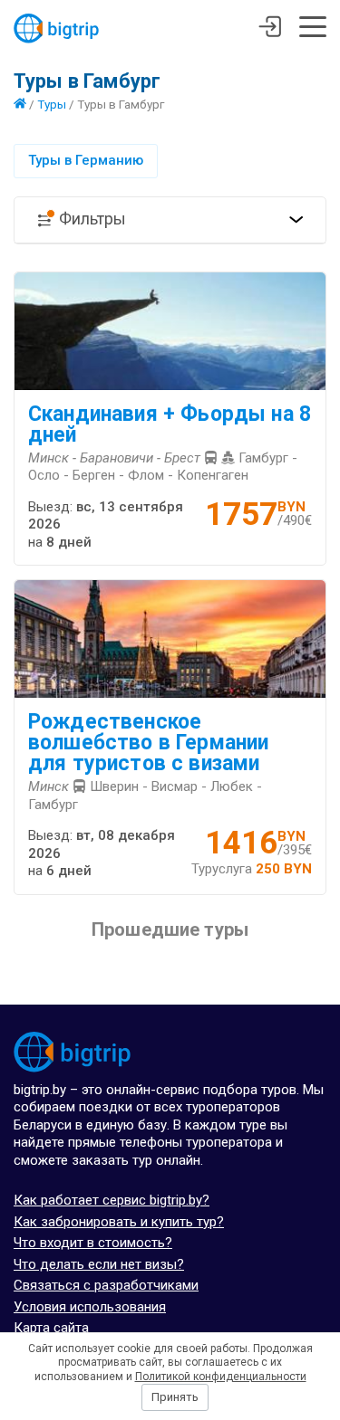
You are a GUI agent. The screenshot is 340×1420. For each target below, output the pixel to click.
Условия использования (90, 1307)
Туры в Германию (85, 160)
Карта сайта (51, 1328)
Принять (175, 1397)
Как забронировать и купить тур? (119, 1222)
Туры (51, 104)
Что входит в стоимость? (93, 1242)
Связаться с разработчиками (106, 1285)
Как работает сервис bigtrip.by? (111, 1200)
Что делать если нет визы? (99, 1264)
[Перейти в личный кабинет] (269, 29)
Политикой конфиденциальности (220, 1376)
